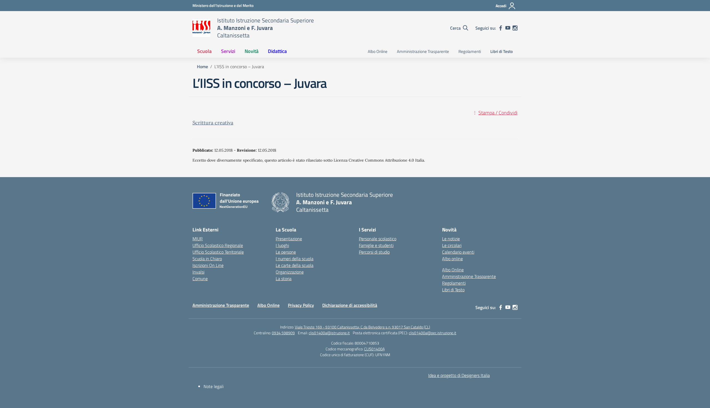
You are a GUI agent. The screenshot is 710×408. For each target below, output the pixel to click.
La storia (283, 278)
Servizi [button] (228, 51)
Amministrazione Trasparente (423, 51)
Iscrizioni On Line (208, 265)
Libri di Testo (501, 51)
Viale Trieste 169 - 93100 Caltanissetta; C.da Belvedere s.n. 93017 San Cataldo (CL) (362, 327)
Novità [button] (251, 51)
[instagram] (515, 28)
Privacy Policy (301, 305)
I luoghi (282, 245)
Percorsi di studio (374, 252)
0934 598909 (283, 333)
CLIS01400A (374, 349)
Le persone (286, 252)
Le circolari (452, 245)
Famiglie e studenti (376, 245)
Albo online (452, 258)
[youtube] (507, 28)
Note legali (214, 386)
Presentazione (289, 238)
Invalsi (198, 272)
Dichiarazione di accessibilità (349, 305)
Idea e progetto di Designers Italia (459, 375)
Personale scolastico (377, 238)
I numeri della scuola (294, 258)
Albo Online (377, 51)
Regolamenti (469, 51)
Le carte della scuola (294, 265)
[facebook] (500, 28)
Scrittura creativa (212, 122)
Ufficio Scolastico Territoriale (218, 252)
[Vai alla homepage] (201, 28)
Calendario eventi (458, 252)
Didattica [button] (277, 51)
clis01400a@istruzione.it (329, 333)
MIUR (197, 238)
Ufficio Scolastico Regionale (217, 245)
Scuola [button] (204, 51)
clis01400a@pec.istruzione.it (432, 333)
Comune (200, 278)
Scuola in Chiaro (207, 258)
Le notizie (451, 238)
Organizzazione (290, 272)
